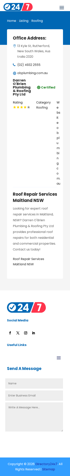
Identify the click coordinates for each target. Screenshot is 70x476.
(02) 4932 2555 (28, 65)
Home (11, 21)
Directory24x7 (46, 464)
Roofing (37, 21)
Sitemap (48, 469)
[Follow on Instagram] (26, 333)
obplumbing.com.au (32, 73)
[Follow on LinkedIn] (33, 333)
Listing (23, 21)
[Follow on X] (18, 333)
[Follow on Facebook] (10, 333)
